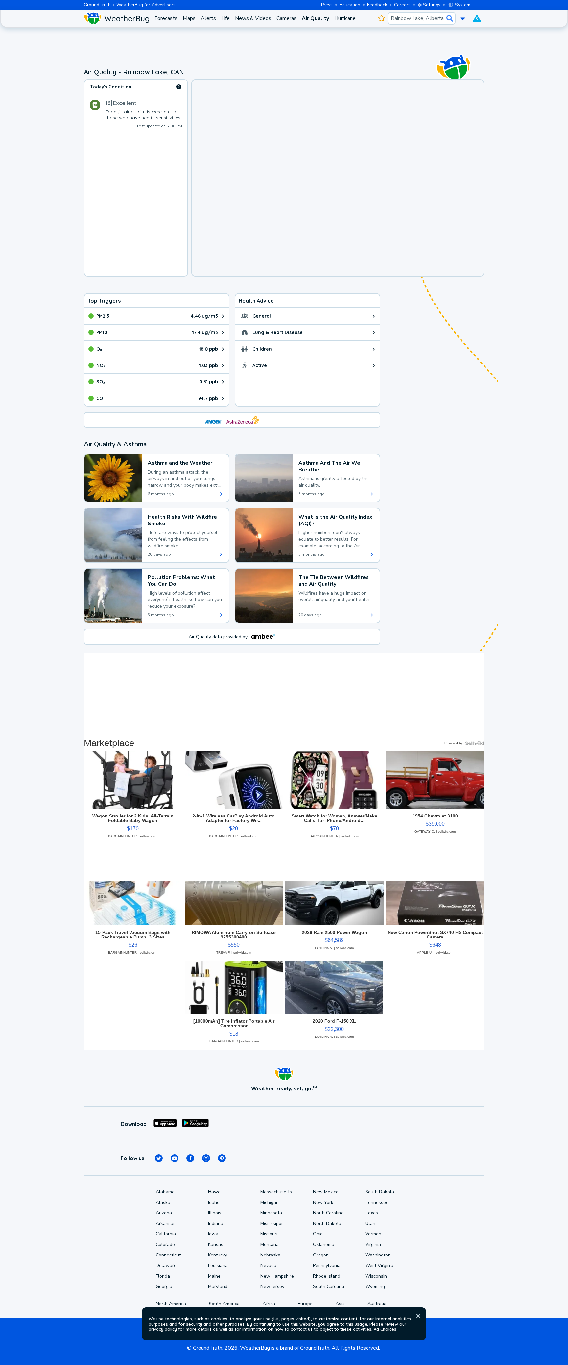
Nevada (268, 1265)
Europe (305, 1304)
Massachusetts (276, 1192)
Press (327, 5)
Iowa (213, 1234)
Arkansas (166, 1223)
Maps (189, 18)
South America (224, 1304)
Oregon (321, 1255)
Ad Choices (385, 1329)
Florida (163, 1276)
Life (225, 18)
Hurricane (345, 18)
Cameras (286, 18)
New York (323, 1202)
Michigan (269, 1202)
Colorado (165, 1244)
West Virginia (379, 1265)
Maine (214, 1276)
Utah (370, 1223)
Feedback (377, 5)
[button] (418, 1316)
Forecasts (166, 18)
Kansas (215, 1244)
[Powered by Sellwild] (474, 743)
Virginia (373, 1244)
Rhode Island (326, 1276)
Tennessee (377, 1202)
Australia (377, 1304)
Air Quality (315, 18)
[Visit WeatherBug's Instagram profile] (206, 1158)
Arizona (164, 1213)
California (166, 1234)
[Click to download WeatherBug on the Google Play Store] (195, 1124)
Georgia (164, 1286)
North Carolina (328, 1213)
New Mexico (326, 1192)
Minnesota (271, 1213)
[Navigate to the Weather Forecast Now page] (116, 18)
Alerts (208, 18)
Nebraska (270, 1255)
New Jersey (272, 1286)
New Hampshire (277, 1276)
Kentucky (217, 1255)
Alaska (163, 1202)
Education (350, 5)
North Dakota (327, 1223)
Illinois (214, 1213)
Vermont (374, 1234)
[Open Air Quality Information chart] (179, 87)
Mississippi (271, 1223)
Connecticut (168, 1255)
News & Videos (253, 18)
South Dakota (379, 1192)
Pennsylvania (327, 1265)
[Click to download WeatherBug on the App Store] (165, 1124)
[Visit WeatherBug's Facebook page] (190, 1158)
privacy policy (163, 1329)
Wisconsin (376, 1276)
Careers (402, 5)
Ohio (318, 1234)
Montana (269, 1244)
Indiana (215, 1223)
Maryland (217, 1286)
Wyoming (375, 1286)
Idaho (214, 1202)
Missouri (268, 1234)
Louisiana (218, 1265)
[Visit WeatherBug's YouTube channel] (174, 1158)
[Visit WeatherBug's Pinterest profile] (222, 1158)
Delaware (166, 1265)
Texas (371, 1213)
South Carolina (328, 1286)
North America (171, 1304)
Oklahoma (323, 1244)
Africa (269, 1304)
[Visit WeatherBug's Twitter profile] (159, 1158)
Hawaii (215, 1192)
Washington (377, 1255)
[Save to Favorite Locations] (381, 18)
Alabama (165, 1192)
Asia (340, 1304)
